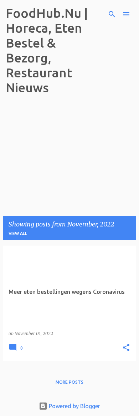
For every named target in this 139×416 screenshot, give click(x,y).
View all (18, 233)
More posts (69, 382)
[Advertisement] (54, 145)
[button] (126, 348)
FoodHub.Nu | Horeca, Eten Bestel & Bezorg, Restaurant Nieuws (47, 50)
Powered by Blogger (73, 406)
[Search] (112, 14)
